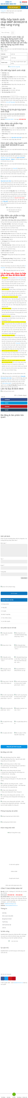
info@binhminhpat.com (10, 903)
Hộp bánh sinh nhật (6, 157)
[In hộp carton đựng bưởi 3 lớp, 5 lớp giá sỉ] (9, 790)
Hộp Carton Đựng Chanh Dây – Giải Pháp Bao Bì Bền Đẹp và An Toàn (13, 523)
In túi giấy (3, 611)
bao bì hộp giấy (19, 278)
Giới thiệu (4, 913)
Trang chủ (3, 11)
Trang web (3, 571)
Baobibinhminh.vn (18, 982)
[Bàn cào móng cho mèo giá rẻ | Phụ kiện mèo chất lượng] (9, 777)
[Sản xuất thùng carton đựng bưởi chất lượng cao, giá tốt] (12, 795)
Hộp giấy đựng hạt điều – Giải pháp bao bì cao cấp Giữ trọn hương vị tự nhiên (13, 503)
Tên (2, 559)
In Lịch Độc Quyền (5, 621)
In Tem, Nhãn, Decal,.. (6, 618)
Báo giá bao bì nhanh (7, 919)
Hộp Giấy (3, 27)
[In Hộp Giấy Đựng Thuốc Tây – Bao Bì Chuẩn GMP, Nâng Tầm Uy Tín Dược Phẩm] (10, 757)
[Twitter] (6, 978)
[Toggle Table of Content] (11, 33)
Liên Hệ (4, 927)
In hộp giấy (4, 607)
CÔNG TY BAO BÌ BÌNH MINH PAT (11, 888)
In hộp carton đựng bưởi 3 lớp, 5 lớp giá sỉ (14, 446)
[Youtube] (10, 978)
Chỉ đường (3, 1097)
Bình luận (3, 543)
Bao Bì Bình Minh (9, 119)
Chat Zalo (8, 1097)
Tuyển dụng (5, 921)
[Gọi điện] (14, 1094)
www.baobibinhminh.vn (12, 905)
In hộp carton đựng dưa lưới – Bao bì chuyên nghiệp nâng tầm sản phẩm (13, 464)
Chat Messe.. (19, 1097)
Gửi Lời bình (24, 578)
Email (2, 565)
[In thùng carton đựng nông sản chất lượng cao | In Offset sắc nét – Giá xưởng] (11, 770)
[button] (1, 7)
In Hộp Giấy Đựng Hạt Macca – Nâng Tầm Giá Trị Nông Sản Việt (13, 484)
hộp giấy (15, 168)
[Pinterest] (14, 978)
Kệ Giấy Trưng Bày (5, 614)
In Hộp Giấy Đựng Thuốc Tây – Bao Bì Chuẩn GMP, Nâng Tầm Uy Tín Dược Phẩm (13, 429)
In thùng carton (5, 604)
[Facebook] (2, 978)
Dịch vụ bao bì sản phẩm (7, 916)
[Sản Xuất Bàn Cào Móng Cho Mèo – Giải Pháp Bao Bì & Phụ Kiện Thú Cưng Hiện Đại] (11, 784)
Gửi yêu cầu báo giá (25, 1097)
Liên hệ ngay (14, 593)
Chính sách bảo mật (6, 924)
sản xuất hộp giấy (10, 102)
